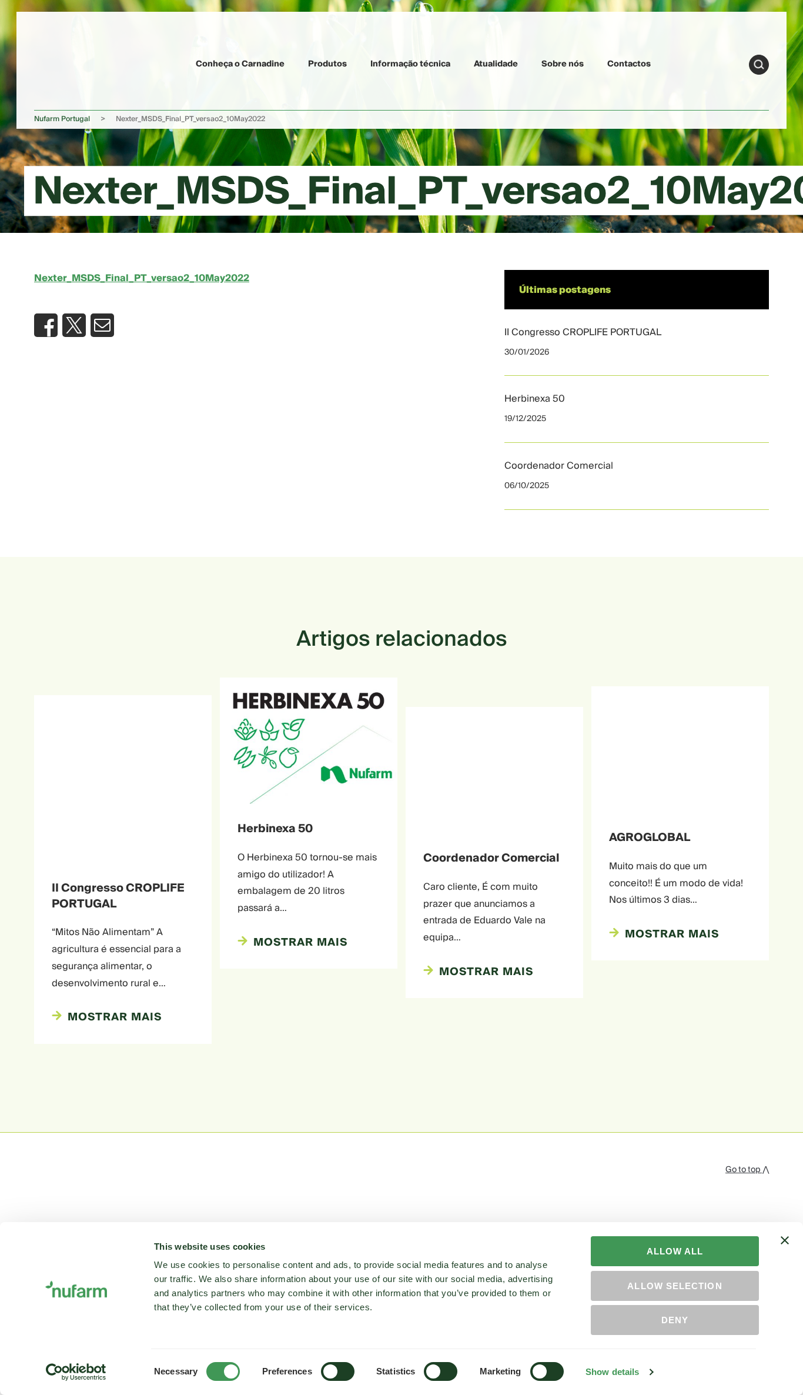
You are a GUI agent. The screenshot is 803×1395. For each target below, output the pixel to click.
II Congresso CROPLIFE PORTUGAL (582, 332)
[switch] (337, 1371)
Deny (674, 1320)
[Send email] (102, 325)
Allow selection (674, 1286)
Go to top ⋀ (747, 1170)
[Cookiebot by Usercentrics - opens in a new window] (76, 1372)
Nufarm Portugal (62, 119)
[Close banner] (785, 1251)
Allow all (675, 1251)
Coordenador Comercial (558, 466)
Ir (759, 65)
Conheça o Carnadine (240, 64)
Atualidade (496, 64)
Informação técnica (410, 64)
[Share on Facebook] (46, 325)
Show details (612, 1372)
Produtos (327, 64)
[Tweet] (74, 325)
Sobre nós (562, 64)
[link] (62, 63)
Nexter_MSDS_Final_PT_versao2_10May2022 (141, 278)
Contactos (629, 64)
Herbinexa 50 (534, 399)
